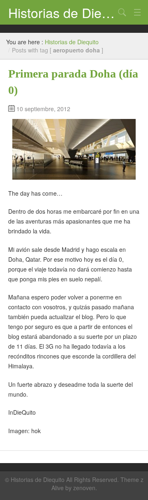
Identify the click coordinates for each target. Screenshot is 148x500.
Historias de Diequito (61, 12)
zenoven (84, 488)
